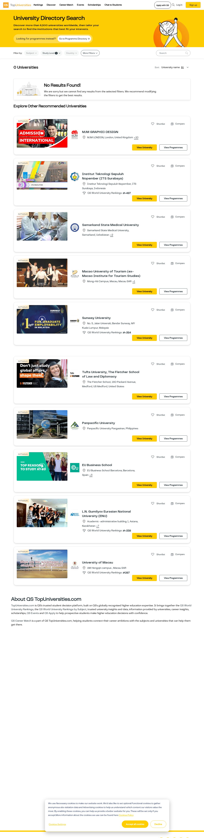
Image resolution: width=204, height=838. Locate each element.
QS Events (33, 613)
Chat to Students (113, 4)
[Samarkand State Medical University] (74, 227)
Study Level (50, 53)
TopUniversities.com (22, 605)
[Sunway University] (74, 320)
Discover (51, 4)
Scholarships (94, 4)
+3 (90, 475)
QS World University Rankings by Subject (62, 609)
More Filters (89, 53)
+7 (97, 526)
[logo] (17, 5)
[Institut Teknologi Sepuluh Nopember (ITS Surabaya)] (74, 176)
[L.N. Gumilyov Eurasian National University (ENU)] (74, 514)
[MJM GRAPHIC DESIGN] (74, 134)
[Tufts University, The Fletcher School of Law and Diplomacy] (74, 374)
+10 (136, 137)
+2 (111, 235)
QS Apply (49, 613)
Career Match (66, 4)
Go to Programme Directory (73, 38)
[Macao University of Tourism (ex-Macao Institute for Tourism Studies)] (74, 273)
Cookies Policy (126, 815)
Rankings (38, 4)
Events (80, 4)
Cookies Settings (57, 824)
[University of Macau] (74, 565)
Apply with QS (162, 5)
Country (70, 53)
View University (144, 147)
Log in (179, 4)
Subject (30, 53)
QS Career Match (21, 620)
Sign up (193, 5)
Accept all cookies (135, 824)
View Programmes (173, 147)
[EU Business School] (74, 467)
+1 (133, 281)
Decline (158, 824)
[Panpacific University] (74, 425)
